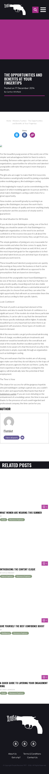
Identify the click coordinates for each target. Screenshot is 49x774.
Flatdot (8, 431)
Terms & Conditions (32, 753)
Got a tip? (16, 757)
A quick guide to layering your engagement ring (24, 684)
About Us (12, 753)
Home (8, 121)
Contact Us (32, 757)
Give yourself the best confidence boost (22, 626)
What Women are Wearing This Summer (21, 512)
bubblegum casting (8, 394)
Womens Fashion (20, 121)
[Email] (22, 438)
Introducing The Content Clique (17, 569)
